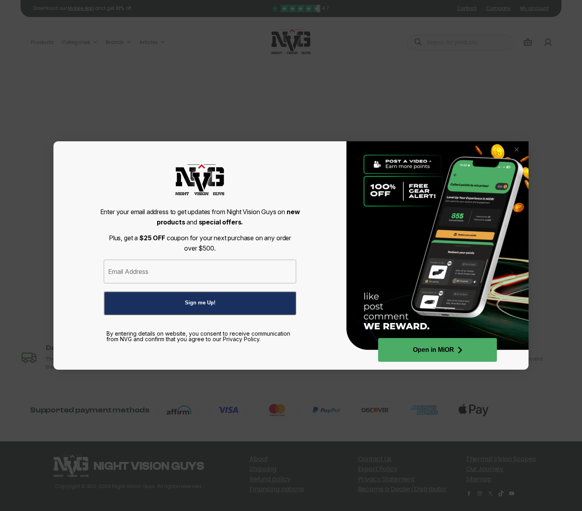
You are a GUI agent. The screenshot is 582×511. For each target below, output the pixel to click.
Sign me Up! (200, 303)
